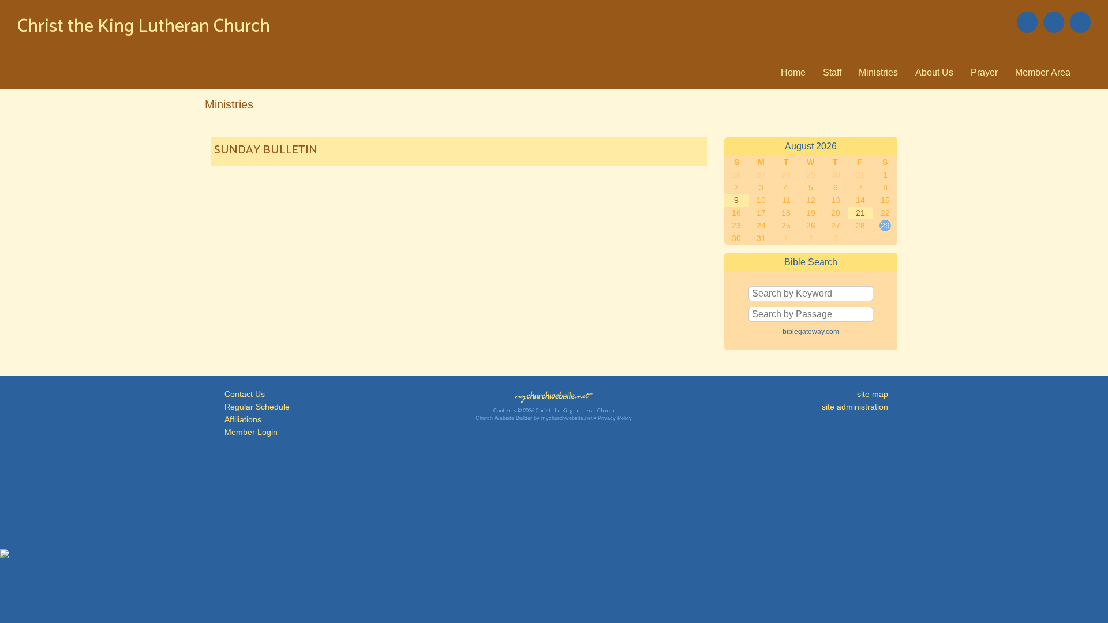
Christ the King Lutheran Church (143, 27)
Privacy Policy (615, 418)
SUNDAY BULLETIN (265, 150)
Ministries (878, 72)
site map (872, 394)
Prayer (984, 72)
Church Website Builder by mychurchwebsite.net (534, 418)
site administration (855, 406)
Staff (832, 72)
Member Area (1042, 72)
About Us (934, 72)
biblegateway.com (811, 332)
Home (793, 72)
